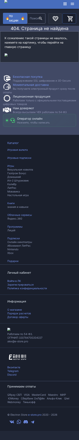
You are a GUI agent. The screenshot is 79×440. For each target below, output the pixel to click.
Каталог (13, 143)
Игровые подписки (19, 157)
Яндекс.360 (14, 218)
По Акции (15, 18)
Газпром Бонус (16, 173)
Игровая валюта (17, 149)
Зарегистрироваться (20, 284)
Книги (11, 203)
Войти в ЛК (14, 280)
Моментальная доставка (31, 85)
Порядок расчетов (19, 313)
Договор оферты (17, 317)
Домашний (14, 176)
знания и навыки (17, 206)
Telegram (13, 370)
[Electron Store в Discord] (25, 423)
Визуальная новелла (20, 169)
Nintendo (12, 249)
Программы (15, 226)
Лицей (11, 230)
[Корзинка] (69, 18)
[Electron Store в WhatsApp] (19, 423)
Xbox (10, 252)
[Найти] (40, 18)
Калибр (12, 184)
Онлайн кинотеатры (19, 242)
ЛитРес (11, 187)
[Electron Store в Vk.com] (12, 423)
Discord (12, 374)
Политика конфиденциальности (27, 288)
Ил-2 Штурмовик (18, 180)
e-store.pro (35, 414)
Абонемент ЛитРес (19, 245)
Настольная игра (18, 195)
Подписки (13, 238)
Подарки (12, 261)
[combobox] (32, 18)
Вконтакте (13, 367)
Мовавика (13, 191)
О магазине (14, 309)
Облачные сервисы (19, 214)
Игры (10, 165)
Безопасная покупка (27, 76)
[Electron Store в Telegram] (32, 423)
